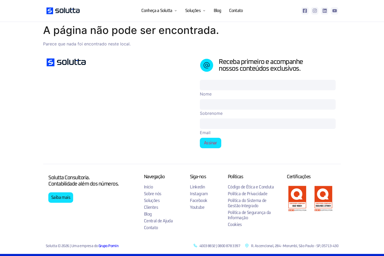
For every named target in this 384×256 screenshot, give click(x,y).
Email (205, 132)
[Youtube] (334, 11)
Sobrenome (211, 113)
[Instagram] (315, 11)
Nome (206, 94)
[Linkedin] (324, 11)
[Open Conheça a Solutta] (175, 11)
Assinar (210, 143)
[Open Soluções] (204, 11)
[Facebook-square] (305, 11)
